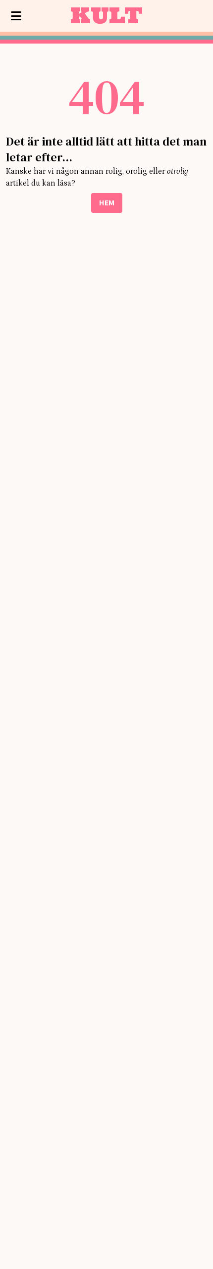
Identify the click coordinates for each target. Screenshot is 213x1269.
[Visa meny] (16, 16)
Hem (106, 202)
